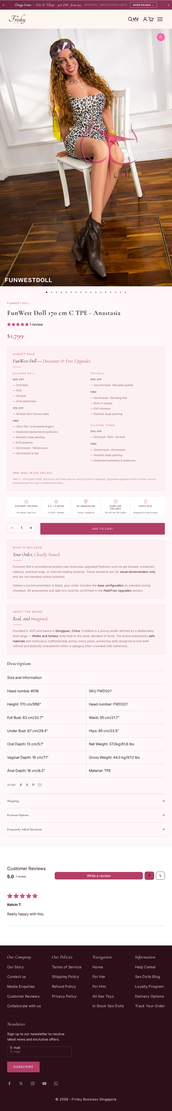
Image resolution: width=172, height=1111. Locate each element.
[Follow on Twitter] (21, 1083)
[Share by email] (39, 785)
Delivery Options (149, 996)
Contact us (16, 976)
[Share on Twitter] (27, 785)
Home (97, 967)
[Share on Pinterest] (33, 785)
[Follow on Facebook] (9, 1083)
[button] (18, 324)
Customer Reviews (23, 996)
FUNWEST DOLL (18, 303)
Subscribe (23, 1067)
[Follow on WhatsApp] (56, 1083)
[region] (86, 157)
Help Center (145, 967)
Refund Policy (64, 986)
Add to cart (102, 528)
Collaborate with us (24, 1006)
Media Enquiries (21, 986)
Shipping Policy (65, 976)
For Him (99, 986)
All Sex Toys (103, 996)
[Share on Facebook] (21, 785)
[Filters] (149, 876)
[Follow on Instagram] (32, 1083)
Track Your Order (150, 1006)
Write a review (99, 875)
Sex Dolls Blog (147, 976)
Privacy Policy (64, 996)
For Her (98, 976)
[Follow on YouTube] (44, 1083)
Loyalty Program (149, 986)
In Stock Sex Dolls (108, 1006)
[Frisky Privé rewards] (136, 20)
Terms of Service (66, 967)
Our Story (15, 967)
